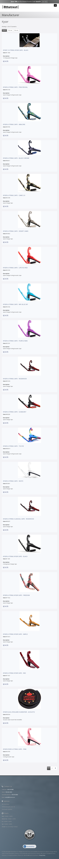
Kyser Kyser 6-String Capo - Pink (14, 749)
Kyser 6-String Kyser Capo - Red (14, 673)
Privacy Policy (42, 855)
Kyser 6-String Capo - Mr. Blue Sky (15, 304)
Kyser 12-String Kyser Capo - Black (15, 50)
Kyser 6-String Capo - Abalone (14, 124)
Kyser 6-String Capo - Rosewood (15, 379)
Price (9, 30)
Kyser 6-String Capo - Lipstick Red (15, 268)
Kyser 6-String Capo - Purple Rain (15, 341)
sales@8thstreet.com (10, 797)
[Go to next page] (55, 768)
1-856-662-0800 (8, 792)
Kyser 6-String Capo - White (13, 481)
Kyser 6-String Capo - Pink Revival (15, 87)
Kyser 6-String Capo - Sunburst (14, 412)
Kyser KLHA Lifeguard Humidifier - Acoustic (19, 712)
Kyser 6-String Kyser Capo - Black (15, 556)
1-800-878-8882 (10, 789)
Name (4, 30)
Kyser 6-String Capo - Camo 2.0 (14, 195)
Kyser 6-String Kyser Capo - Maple (15, 634)
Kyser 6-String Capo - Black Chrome (16, 158)
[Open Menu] (55, 5)
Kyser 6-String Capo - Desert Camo (15, 231)
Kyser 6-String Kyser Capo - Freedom (16, 595)
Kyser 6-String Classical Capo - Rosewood (18, 519)
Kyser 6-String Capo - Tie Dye (13, 446)
